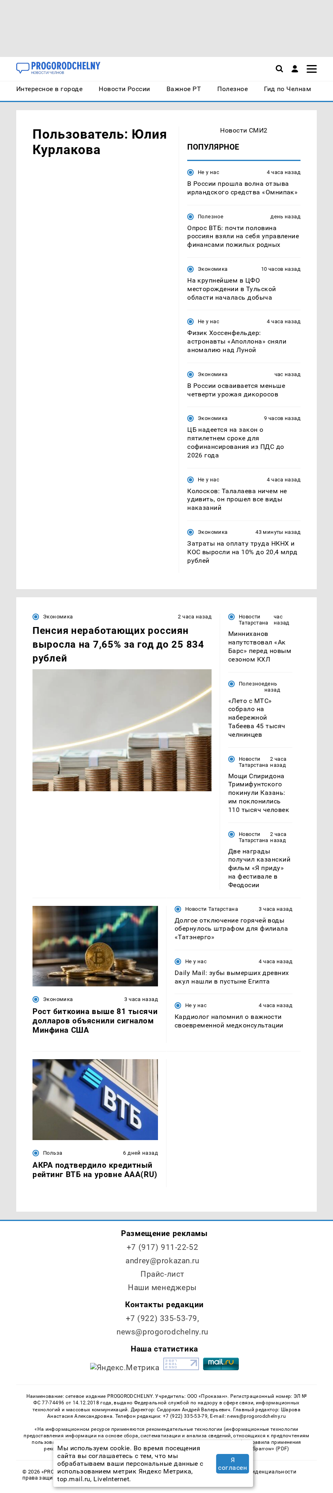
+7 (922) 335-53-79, (162, 1318)
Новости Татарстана (253, 620)
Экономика (212, 269)
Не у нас (208, 172)
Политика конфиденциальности (254, 1472)
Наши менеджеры (162, 1287)
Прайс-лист (162, 1274)
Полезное (210, 216)
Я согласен (232, 1463)
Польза (52, 1153)
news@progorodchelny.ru (162, 1331)
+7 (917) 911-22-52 (162, 1247)
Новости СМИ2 (244, 130)
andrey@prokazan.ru (162, 1260)
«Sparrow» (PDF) (269, 1449)
